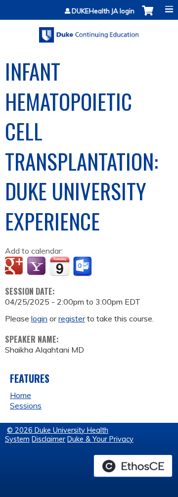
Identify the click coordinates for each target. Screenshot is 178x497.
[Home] (89, 31)
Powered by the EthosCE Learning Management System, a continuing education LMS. (133, 466)
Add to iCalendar (59, 266)
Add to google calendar (15, 266)
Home (20, 395)
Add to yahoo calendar (37, 266)
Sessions (26, 405)
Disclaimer (48, 439)
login (39, 318)
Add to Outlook (83, 266)
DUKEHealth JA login (103, 11)
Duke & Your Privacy (100, 439)
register (71, 318)
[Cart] (147, 15)
